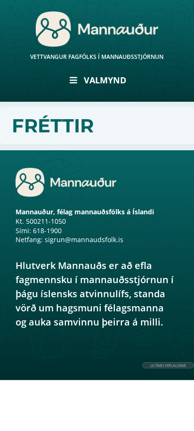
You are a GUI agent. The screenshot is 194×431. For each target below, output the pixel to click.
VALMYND (105, 80)
